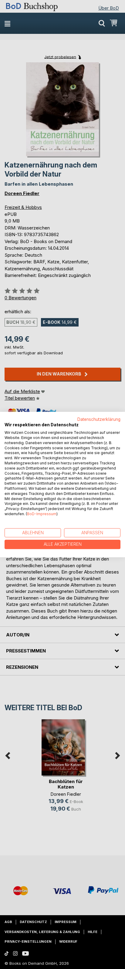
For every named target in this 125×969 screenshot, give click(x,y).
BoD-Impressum (41, 514)
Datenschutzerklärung (98, 419)
